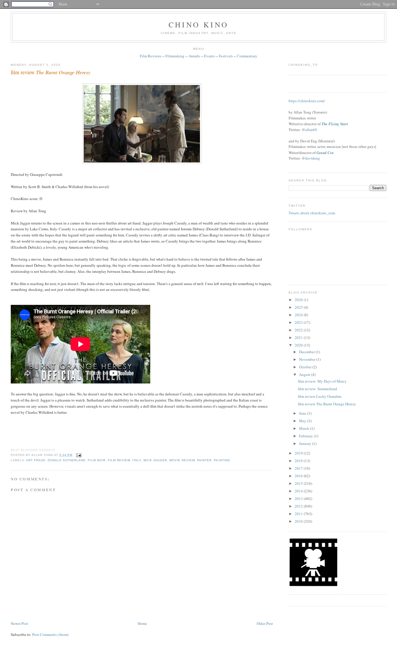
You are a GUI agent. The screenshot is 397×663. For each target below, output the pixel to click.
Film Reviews (150, 56)
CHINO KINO (198, 24)
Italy (136, 460)
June (303, 413)
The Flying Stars (334, 123)
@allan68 (309, 129)
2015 (299, 483)
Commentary (247, 56)
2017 (299, 468)
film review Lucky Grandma (319, 396)
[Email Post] (78, 455)
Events (209, 56)
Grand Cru (325, 152)
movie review (182, 460)
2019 (299, 453)
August (305, 374)
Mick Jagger (155, 460)
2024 (299, 314)
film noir (96, 460)
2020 (299, 345)
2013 (299, 498)
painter (204, 460)
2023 (299, 322)
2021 (299, 337)
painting (222, 460)
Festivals (226, 56)
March (304, 428)
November (307, 359)
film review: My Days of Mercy (322, 381)
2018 (299, 460)
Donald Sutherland (66, 460)
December (307, 351)
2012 (299, 506)
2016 (299, 475)
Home (142, 623)
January (305, 443)
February (306, 436)
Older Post (265, 623)
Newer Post (19, 623)
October (305, 366)
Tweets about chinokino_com (312, 212)
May (303, 420)
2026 (299, 299)
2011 (299, 513)
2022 (299, 330)
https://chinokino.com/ (307, 100)
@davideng (311, 158)
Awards (194, 56)
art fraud (35, 460)
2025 (299, 307)
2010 (299, 521)
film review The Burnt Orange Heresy (327, 403)
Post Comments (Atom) (50, 634)
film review (50, 72)
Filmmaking (175, 56)
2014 (299, 491)
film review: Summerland (317, 388)
